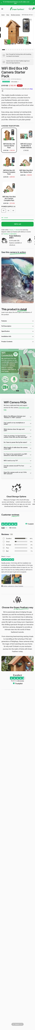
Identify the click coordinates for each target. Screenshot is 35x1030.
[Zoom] (30, 19)
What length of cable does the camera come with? (15, 448)
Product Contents (6, 341)
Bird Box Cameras (15, 14)
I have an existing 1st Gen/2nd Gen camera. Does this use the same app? (15, 436)
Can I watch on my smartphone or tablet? (14, 423)
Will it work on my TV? (11, 460)
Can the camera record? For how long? (14, 466)
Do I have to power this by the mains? (15, 442)
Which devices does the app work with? (14, 429)
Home (2, 14)
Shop (7, 14)
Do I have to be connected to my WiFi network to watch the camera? (15, 454)
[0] (32, 9)
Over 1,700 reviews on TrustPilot (19, 2)
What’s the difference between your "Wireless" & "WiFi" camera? (14, 416)
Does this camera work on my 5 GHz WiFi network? (15, 473)
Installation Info (6, 336)
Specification (5, 331)
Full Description (6, 326)
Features (4, 321)
